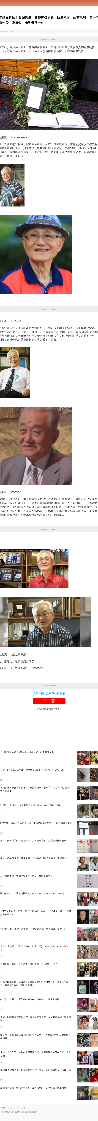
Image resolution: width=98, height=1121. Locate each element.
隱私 (22, 1112)
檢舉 (11, 31)
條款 (19, 1112)
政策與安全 (12, 1112)
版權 (26, 1112)
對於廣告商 (33, 1112)
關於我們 (4, 1112)
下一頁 (49, 701)
